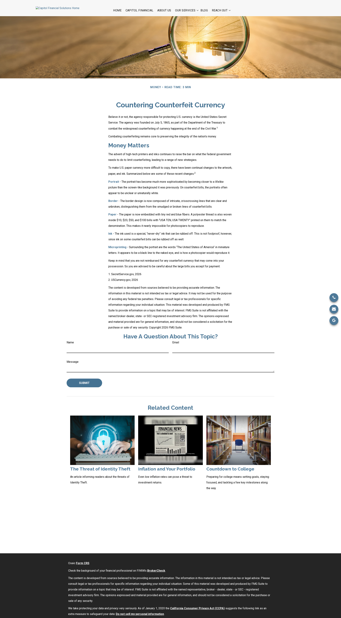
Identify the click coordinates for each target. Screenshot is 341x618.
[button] (117, 10)
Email (175, 342)
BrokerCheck (156, 570)
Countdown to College (230, 469)
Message (73, 361)
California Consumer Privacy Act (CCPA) (197, 608)
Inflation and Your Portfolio (166, 469)
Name (70, 342)
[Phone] (333, 297)
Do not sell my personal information (140, 614)
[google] (333, 320)
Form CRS (82, 563)
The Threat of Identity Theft (100, 469)
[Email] (333, 309)
